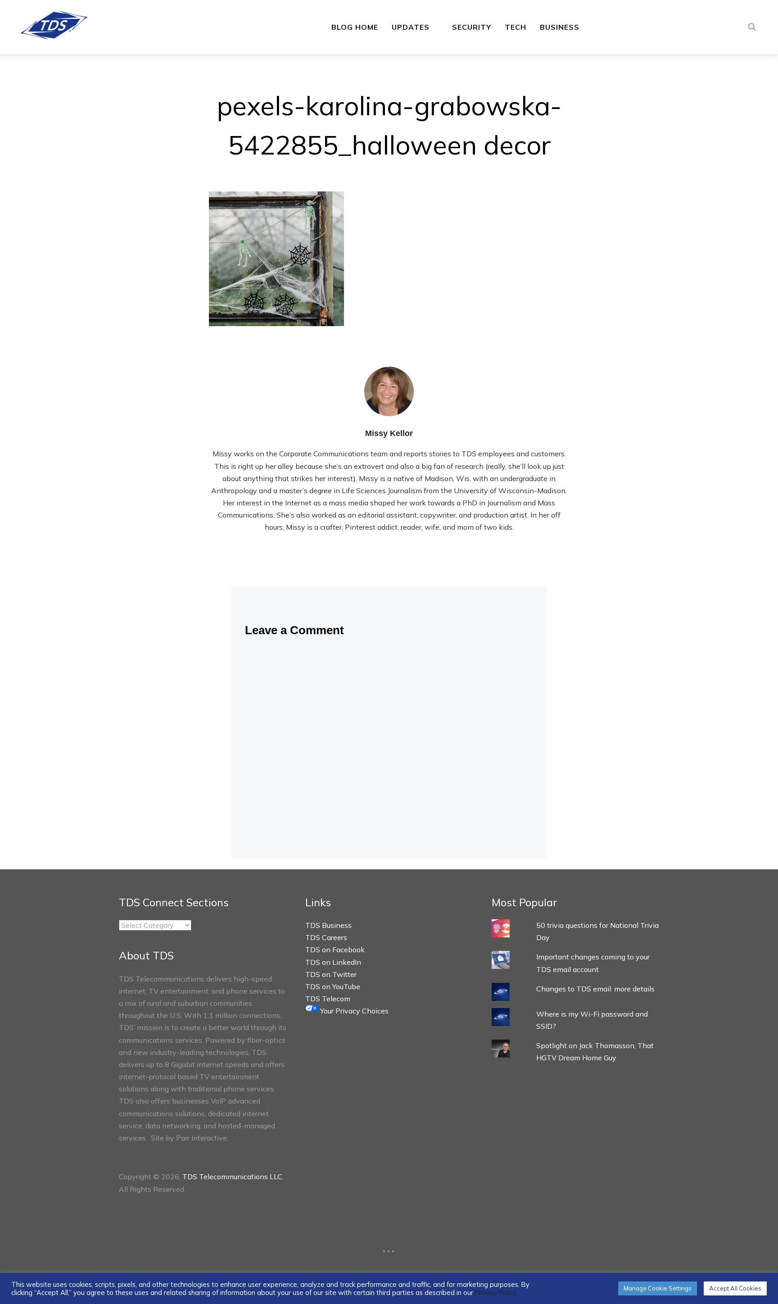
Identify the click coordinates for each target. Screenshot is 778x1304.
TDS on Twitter (331, 974)
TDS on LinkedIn (333, 962)
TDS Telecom (327, 998)
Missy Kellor (389, 433)
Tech (515, 27)
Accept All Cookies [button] (735, 1288)
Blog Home (354, 27)
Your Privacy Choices (353, 1010)
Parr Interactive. (202, 1137)
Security (471, 27)
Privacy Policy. (496, 1292)
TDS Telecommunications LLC (232, 1176)
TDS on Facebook (335, 949)
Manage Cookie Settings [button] (658, 1288)
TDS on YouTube (332, 986)
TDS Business (328, 925)
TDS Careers (326, 937)
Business (559, 27)
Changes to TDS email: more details (595, 988)
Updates (411, 27)
